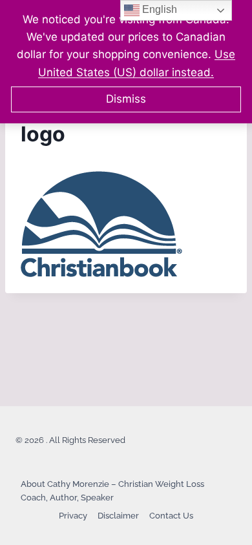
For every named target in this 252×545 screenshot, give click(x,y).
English (158, 9)
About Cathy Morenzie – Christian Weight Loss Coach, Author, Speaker (112, 490)
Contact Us (171, 515)
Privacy (73, 515)
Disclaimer (118, 515)
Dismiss (126, 98)
